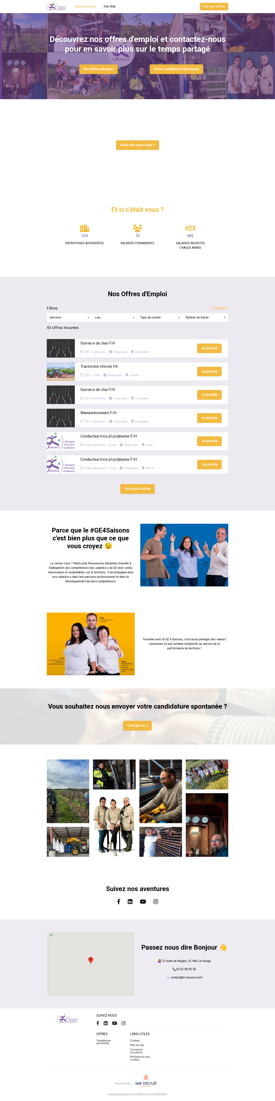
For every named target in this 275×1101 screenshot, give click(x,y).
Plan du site (137, 1045)
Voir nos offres (214, 6)
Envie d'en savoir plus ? (137, 145)
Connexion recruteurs (136, 1051)
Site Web (110, 6)
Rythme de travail (197, 317)
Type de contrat (150, 317)
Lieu (97, 317)
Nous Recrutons (85, 6)
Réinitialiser (221, 308)
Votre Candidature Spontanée (176, 69)
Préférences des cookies (140, 1058)
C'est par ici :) (137, 725)
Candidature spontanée (103, 1042)
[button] (90, 960)
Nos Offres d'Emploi (98, 69)
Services (55, 317)
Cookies (135, 1040)
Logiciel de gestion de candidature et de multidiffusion (137, 1094)
